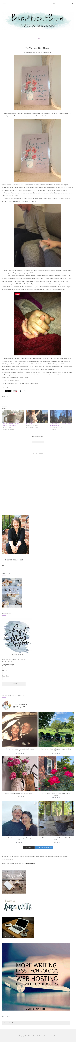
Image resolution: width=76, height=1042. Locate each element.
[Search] (72, 3)
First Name (6, 671)
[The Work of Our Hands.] (37, 82)
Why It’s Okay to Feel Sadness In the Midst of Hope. (53, 508)
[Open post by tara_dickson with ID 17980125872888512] (20, 729)
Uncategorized (38, 442)
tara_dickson (19, 714)
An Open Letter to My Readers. (15, 508)
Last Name (6, 676)
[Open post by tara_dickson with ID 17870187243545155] (20, 818)
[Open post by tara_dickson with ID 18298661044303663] (56, 773)
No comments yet (37, 436)
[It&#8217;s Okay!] (37, 416)
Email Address (7, 666)
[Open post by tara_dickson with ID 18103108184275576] (56, 818)
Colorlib (41, 1036)
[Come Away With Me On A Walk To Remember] (61, 416)
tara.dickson (47, 52)
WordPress (54, 1036)
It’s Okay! (29, 423)
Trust (38, 38)
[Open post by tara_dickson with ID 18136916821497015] (20, 773)
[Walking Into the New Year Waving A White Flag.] (13, 416)
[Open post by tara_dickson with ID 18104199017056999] (56, 729)
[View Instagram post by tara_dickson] (35, 744)
